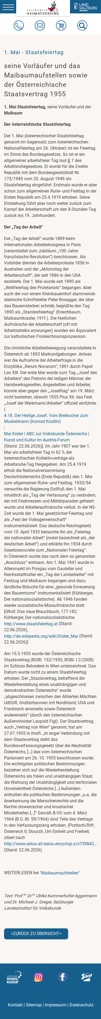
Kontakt (15, 1004)
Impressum (55, 1004)
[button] (82, 25)
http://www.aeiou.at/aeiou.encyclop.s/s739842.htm (50, 843)
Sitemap (34, 1004)
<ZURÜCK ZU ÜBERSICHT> (36, 933)
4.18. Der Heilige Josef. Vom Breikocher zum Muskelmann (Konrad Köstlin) (46, 418)
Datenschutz (81, 1004)
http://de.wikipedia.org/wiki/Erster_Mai (41, 636)
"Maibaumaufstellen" (59, 873)
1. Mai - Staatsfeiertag (34, 52)
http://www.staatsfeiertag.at (31, 623)
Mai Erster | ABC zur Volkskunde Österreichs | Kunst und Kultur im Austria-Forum (46, 436)
